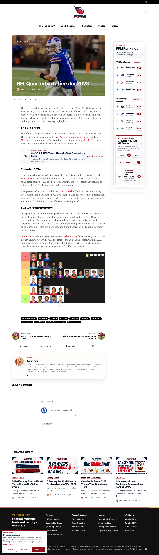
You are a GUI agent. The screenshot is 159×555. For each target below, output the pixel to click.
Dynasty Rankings (104, 523)
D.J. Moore (38, 201)
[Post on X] (36, 99)
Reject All (24, 549)
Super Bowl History (132, 519)
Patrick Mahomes (68, 137)
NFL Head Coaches (78, 531)
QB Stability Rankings (53, 527)
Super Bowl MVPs (131, 523)
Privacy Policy (7, 544)
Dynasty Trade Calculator (107, 527)
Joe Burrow (84, 137)
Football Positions (131, 527)
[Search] (146, 13)
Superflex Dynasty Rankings (108, 531)
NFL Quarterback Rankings (56, 322)
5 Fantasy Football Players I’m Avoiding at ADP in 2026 (61, 482)
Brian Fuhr (123, 500)
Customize (10, 549)
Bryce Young (43, 318)
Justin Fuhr (24, 89)
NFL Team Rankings (53, 519)
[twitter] (146, 2)
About (127, 549)
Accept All (38, 549)
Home (19, 41)
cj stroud (54, 318)
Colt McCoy (27, 236)
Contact (133, 549)
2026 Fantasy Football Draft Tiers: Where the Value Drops (27, 484)
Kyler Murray (70, 236)
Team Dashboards (78, 519)
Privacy (139, 549)
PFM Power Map (78, 527)
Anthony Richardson (29, 318)
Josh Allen (84, 318)
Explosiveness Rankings (54, 534)
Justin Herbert (91, 140)
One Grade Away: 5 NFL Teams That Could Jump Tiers (94, 484)
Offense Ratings (51, 531)
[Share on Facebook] (30, 99)
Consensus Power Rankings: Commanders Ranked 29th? (129, 484)
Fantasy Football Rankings (107, 519)
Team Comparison (78, 523)
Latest (26, 41)
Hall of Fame (129, 531)
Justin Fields (67, 191)
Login (73, 402)
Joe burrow (74, 318)
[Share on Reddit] (20, 99)
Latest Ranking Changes (54, 523)
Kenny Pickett (28, 178)
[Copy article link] (25, 99)
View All (137, 62)
